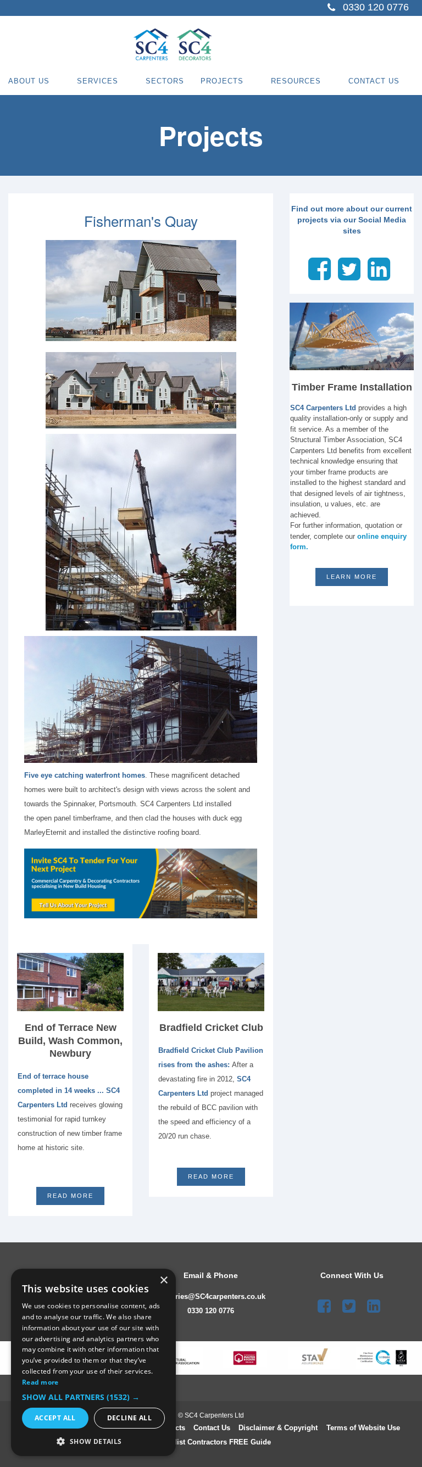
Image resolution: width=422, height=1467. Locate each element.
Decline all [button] (129, 1418)
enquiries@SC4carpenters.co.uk (210, 1296)
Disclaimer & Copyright (278, 1428)
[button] (93, 1397)
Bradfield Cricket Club (211, 1027)
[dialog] (93, 1362)
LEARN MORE (351, 576)
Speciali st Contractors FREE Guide (211, 1442)
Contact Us (373, 81)
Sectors (165, 81)
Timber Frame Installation (352, 387)
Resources (296, 81)
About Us (28, 81)
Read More (211, 1176)
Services (97, 81)
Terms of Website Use (363, 1428)
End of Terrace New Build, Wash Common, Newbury (70, 1040)
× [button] (163, 1280)
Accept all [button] (55, 1418)
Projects (222, 81)
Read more (70, 1195)
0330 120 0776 (210, 1311)
